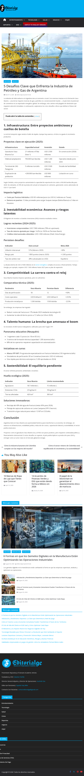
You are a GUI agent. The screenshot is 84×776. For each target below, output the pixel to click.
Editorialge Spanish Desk (24, 95)
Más (17, 25)
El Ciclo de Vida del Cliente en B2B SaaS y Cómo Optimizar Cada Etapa (41, 599)
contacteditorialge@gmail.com (28, 690)
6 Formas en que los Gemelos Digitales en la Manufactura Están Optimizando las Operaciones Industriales (40, 557)
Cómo (4, 716)
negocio (56, 20)
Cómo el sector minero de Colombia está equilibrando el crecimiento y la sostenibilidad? (62, 447)
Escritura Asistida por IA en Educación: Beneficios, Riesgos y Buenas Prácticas (27, 639)
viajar (67, 20)
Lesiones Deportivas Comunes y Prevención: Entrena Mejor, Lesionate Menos (28, 635)
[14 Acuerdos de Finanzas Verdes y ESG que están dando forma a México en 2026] (42, 461)
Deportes (7, 25)
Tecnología (32, 20)
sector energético (41, 265)
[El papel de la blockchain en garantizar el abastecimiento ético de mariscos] (69, 461)
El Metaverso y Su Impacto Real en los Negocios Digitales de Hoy (23, 629)
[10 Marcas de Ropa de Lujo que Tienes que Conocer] (14, 461)
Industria (7, 81)
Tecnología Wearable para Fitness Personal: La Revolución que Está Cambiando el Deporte (32, 632)
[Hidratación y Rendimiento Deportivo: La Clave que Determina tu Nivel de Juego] (8, 579)
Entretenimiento (16, 20)
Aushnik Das (41, 681)
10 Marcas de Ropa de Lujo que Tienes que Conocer (13, 479)
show (37, 116)
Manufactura (16, 551)
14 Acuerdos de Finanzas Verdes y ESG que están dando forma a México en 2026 (42, 481)
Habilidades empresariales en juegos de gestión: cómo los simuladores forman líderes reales (32, 642)
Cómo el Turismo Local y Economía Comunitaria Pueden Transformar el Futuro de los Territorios (46, 588)
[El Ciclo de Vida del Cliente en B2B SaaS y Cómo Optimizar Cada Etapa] (8, 600)
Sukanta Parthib (19, 677)
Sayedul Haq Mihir (22, 685)
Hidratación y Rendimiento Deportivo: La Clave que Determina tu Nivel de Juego (44, 577)
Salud (45, 20)
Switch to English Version (35, 25)
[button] (24, 20)
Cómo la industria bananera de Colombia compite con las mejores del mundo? (20, 447)
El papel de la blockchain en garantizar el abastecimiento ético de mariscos (70, 481)
